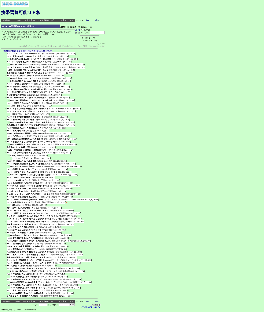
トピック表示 (37, 20)
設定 (53, 20)
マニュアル (68, 20)
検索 (47, 20)
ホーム (59, 20)
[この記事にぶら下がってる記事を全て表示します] (5, 54)
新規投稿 (6, 20)
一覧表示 (26, 20)
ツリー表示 (16, 20)
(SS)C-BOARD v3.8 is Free (91, 307)
